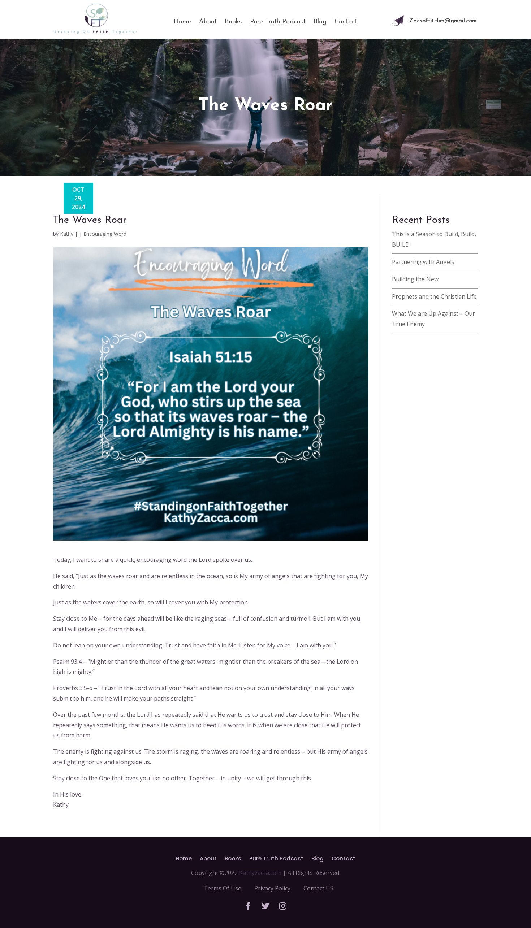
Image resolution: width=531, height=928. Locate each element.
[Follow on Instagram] (283, 906)
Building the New (415, 279)
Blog (320, 22)
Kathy (66, 233)
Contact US (318, 888)
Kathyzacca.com (260, 873)
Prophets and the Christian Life (434, 296)
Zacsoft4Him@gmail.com (442, 21)
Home (182, 22)
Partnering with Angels (423, 262)
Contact (345, 22)
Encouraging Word (104, 233)
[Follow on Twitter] (265, 906)
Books (233, 22)
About (208, 22)
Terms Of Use (222, 888)
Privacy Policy (272, 888)
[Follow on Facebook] (248, 906)
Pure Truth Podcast (278, 22)
